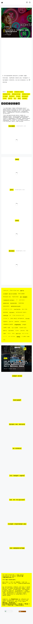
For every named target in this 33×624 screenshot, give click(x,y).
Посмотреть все (21, 126)
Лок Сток (24, 309)
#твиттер (10, 605)
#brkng (5, 602)
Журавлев (13, 303)
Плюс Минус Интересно (17, 318)
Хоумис (17, 330)
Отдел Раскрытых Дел (18, 315)
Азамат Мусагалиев (10, 293)
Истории (5, 96)
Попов (4, 98)
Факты (5, 330)
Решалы (17, 321)
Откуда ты (6, 318)
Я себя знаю (25, 336)
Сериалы (17, 324)
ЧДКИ (4, 333)
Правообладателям (24, 583)
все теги (5, 582)
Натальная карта (21, 312)
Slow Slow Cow (14, 290)
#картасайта (20, 605)
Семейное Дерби (8, 324)
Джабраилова (6, 94)
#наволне (12, 602)
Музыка (12, 312)
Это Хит (5, 336)
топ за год (12, 583)
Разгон (11, 321)
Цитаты (22, 330)
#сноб (20, 603)
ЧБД (27, 330)
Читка (9, 333)
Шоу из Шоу (25, 333)
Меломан (5, 312)
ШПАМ (13, 333)
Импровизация (26, 94)
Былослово (15, 296)
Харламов (11, 330)
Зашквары (21, 303)
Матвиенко (25, 96)
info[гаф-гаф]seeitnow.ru (13, 576)
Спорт (24, 324)
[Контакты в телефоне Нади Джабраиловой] (16, 23)
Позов (27, 318)
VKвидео (24, 98)
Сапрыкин (23, 321)
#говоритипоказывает (9, 603)
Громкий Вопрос (19, 91)
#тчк (4, 605)
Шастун (10, 98)
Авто (22, 290)
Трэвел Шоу (22, 327)
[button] (27, 2)
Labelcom (5, 290)
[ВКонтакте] (2, 104)
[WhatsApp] (14, 104)
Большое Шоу (7, 296)
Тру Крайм (15, 327)
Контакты (11, 96)
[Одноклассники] (5, 104)
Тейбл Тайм (6, 327)
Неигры (5, 315)
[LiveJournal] (16, 104)
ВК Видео (6, 26)
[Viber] (12, 104)
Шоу (15, 98)
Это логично (11, 336)
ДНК (17, 299)
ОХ (10, 315)
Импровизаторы (16, 94)
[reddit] (19, 104)
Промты (5, 321)
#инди (26, 603)
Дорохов (6, 303)
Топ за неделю (15, 582)
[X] (9, 104)
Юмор (19, 98)
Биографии (21, 293)
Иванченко (6, 306)
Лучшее (18, 96)
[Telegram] (7, 104)
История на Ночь (7, 309)
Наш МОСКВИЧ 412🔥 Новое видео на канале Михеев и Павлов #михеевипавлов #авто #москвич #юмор (16, 363)
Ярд (4, 339)
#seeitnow (14, 599)
